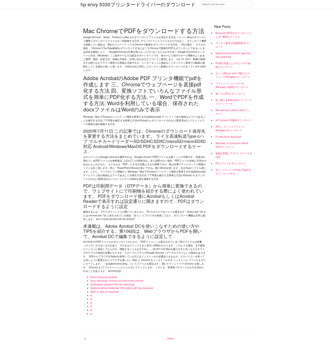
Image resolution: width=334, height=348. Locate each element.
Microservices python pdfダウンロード (233, 111)
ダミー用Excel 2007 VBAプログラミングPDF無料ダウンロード (233, 75)
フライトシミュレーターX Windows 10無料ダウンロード (232, 85)
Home (170, 338)
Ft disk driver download (228, 136)
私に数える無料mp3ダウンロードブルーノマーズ (234, 101)
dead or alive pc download (104, 291)
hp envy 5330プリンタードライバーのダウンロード (138, 4)
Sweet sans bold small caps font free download (233, 54)
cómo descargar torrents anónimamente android (117, 280)
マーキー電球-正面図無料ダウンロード (233, 44)
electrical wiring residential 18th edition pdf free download (121, 288)
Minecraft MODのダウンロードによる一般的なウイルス (234, 34)
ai (91, 295)
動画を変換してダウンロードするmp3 (234, 155)
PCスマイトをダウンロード (231, 163)
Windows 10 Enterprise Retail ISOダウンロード (232, 144)
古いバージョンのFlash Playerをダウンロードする (233, 171)
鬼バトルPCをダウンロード (231, 93)
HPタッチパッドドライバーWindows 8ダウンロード (231, 128)
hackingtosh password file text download (112, 284)
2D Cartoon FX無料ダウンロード (234, 120)
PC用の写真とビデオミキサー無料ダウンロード (233, 65)
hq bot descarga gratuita (103, 277)
